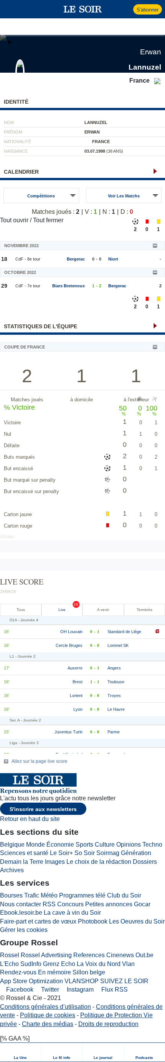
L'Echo (9, 964)
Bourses (11, 895)
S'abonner (147, 10)
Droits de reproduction (108, 1024)
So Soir (84, 853)
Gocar (142, 904)
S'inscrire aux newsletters (43, 809)
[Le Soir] (82, 9)
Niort (113, 259)
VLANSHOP (81, 981)
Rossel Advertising (46, 955)
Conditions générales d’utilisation (45, 1006)
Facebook (19, 989)
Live (62, 610)
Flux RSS (114, 989)
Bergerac (76, 259)
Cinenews (120, 955)
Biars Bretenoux (68, 285)
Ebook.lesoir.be (21, 912)
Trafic (31, 895)
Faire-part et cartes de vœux (38, 921)
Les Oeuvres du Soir (137, 921)
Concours (70, 904)
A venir (103, 610)
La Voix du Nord (98, 964)
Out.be (144, 955)
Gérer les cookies (24, 930)
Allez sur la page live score (40, 761)
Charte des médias (47, 1024)
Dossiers (145, 861)
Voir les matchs (124, 196)
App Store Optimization (31, 981)
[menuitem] (20, 1052)
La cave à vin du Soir (72, 912)
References (89, 955)
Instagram (79, 989)
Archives (12, 870)
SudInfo (30, 964)
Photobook (92, 921)
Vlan (128, 964)
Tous (20, 610)
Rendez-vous (18, 972)
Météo (49, 895)
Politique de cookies (47, 1015)
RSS (49, 904)
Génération (136, 853)
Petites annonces (108, 904)
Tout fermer (48, 220)
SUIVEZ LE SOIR (124, 981)
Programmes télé (82, 895)
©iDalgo (7, 536)
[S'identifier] (126, 9)
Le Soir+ (61, 853)
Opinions (128, 844)
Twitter (49, 989)
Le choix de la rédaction (98, 861)
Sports (84, 844)
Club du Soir (124, 895)
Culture (105, 844)
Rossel (9, 955)
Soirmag (107, 853)
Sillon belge (89, 972)
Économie (60, 844)
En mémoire (54, 972)
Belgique (12, 844)
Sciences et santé (24, 853)
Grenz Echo (59, 964)
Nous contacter (20, 904)
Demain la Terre (21, 861)
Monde (35, 844)
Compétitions (41, 196)
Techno (152, 844)
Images (55, 861)
